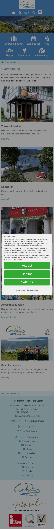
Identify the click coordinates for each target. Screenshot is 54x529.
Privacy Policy (32, 290)
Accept (27, 265)
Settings (27, 282)
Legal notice (20, 290)
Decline (27, 274)
